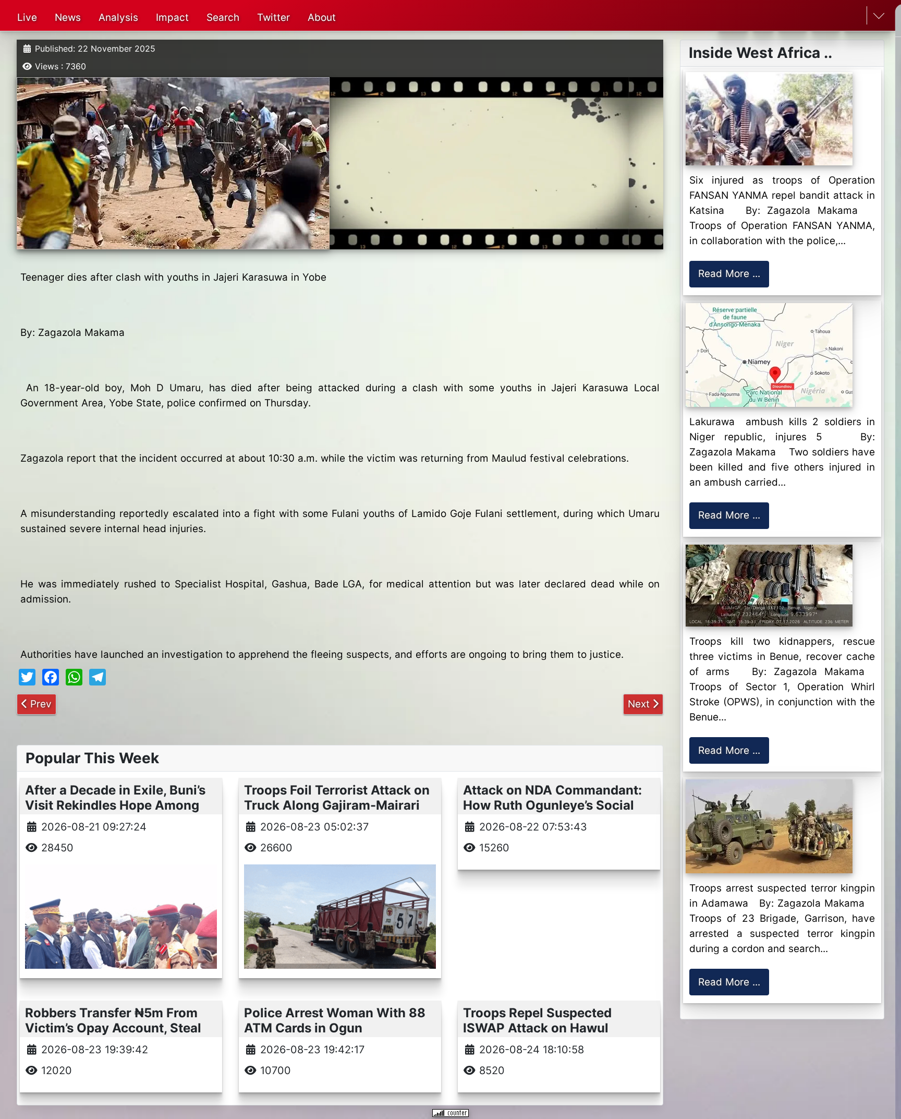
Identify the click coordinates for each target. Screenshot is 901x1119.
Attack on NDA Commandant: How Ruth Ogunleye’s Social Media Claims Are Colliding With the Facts (552, 813)
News (68, 17)
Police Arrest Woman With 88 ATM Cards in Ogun (334, 1020)
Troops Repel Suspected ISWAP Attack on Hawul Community (537, 1028)
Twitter (273, 17)
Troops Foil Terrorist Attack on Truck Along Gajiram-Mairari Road (337, 805)
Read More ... (729, 274)
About (322, 17)
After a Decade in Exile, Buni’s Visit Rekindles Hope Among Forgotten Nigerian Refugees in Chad (120, 813)
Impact (172, 17)
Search (222, 17)
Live (27, 17)
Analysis (118, 17)
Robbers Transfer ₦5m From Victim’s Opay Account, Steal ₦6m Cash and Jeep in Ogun (113, 1028)
